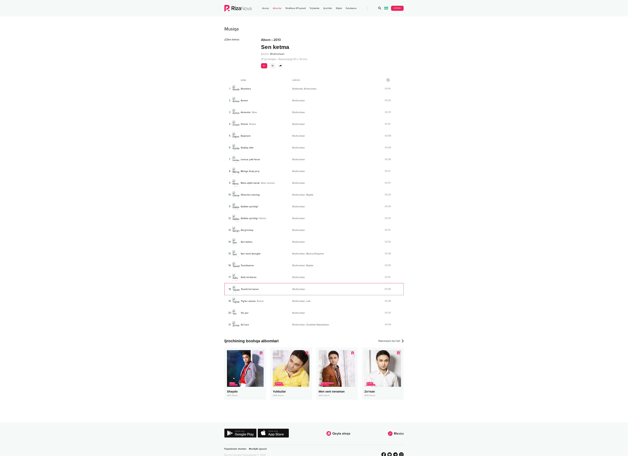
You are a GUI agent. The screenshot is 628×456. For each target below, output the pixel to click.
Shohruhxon (277, 54)
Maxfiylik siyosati (258, 448)
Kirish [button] (397, 8)
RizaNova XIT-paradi (296, 8)
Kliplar (339, 8)
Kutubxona (351, 8)
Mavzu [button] (399, 434)
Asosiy (265, 8)
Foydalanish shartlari (235, 448)
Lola (308, 301)
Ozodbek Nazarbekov (317, 324)
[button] (379, 8)
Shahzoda (297, 88)
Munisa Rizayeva (315, 253)
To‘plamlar (315, 8)
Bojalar (310, 194)
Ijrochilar (327, 8)
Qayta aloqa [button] (341, 434)
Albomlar (277, 8)
